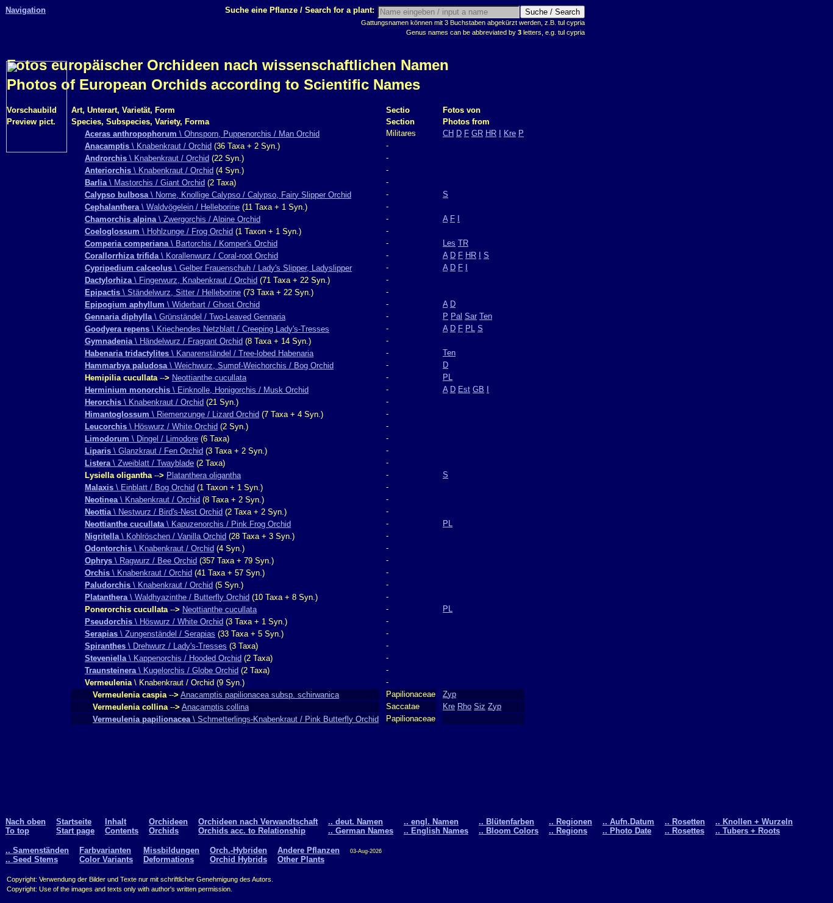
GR (477, 133)
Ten (485, 316)
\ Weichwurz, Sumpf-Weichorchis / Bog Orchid (209, 365)
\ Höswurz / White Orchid (151, 426)
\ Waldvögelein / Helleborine (162, 207)
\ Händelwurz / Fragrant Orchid (164, 341)
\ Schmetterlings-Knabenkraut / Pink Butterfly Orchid (236, 719)
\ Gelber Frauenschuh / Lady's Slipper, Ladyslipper (218, 268)
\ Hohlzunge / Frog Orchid (159, 231)
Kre (510, 133)
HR (490, 133)
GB (478, 389)
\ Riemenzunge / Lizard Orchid (172, 414)
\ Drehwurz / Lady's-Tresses (156, 646)
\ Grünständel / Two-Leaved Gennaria (185, 316)
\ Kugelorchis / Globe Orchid (161, 670)
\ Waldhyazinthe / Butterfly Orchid (167, 597)
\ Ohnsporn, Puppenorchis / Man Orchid (202, 133)
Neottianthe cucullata (209, 377)
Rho (464, 706)
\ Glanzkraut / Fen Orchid (144, 450)
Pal (456, 316)
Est (464, 389)
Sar (471, 316)
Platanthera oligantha (203, 475)
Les (449, 243)
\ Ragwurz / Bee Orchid (141, 560)
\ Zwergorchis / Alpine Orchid (172, 219)
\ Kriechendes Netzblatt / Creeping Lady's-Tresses (207, 329)
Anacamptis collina (215, 707)
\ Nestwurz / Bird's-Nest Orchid (154, 511)
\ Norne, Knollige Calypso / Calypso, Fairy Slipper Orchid (218, 194)
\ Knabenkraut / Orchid (148, 146)
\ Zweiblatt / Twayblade (139, 463)
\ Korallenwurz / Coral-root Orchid (181, 255)
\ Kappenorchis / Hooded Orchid (163, 658)
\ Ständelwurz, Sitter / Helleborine (163, 292)
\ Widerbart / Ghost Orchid (172, 304)
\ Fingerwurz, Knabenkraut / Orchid (171, 280)
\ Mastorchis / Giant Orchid (145, 182)
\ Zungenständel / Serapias (150, 633)
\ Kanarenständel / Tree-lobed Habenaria (199, 353)
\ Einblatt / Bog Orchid (140, 487)
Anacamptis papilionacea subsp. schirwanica (260, 694)
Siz (479, 706)
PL (470, 328)
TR (463, 243)
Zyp (449, 694)
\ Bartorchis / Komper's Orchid (181, 243)
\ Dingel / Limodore (141, 438)
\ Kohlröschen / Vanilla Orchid (155, 536)
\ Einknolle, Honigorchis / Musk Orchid (197, 389)
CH (448, 133)
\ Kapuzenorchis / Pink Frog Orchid (188, 524)
